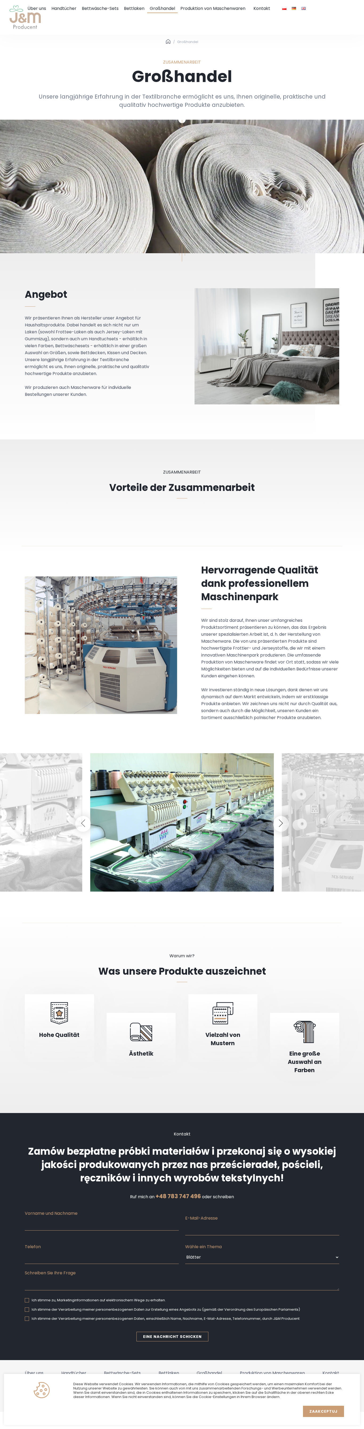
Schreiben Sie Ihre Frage (50, 1273)
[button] (83, 824)
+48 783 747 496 (178, 1196)
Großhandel (162, 8)
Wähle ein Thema (203, 1247)
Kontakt (261, 8)
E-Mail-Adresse (201, 1218)
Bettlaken (134, 8)
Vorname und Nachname (51, 1213)
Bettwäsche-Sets (100, 8)
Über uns (36, 8)
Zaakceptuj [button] (323, 1411)
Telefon (33, 1247)
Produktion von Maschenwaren (212, 8)
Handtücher (63, 8)
